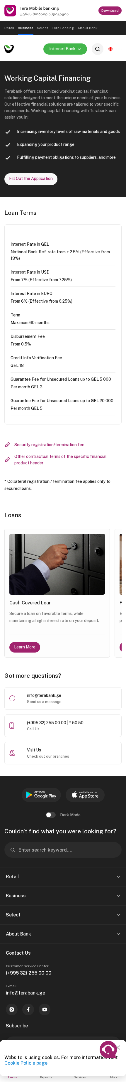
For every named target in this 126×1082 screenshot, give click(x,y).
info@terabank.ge (44, 695)
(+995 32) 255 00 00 (28, 973)
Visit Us (34, 750)
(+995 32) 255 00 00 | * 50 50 (55, 722)
